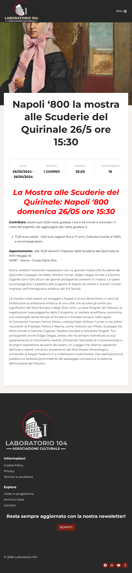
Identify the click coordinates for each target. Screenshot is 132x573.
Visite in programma (19, 494)
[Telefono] (125, 565)
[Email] (119, 565)
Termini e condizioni (18, 477)
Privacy (9, 471)
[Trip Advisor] (112, 565)
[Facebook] (105, 565)
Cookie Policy (13, 465)
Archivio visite (14, 499)
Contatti (10, 505)
